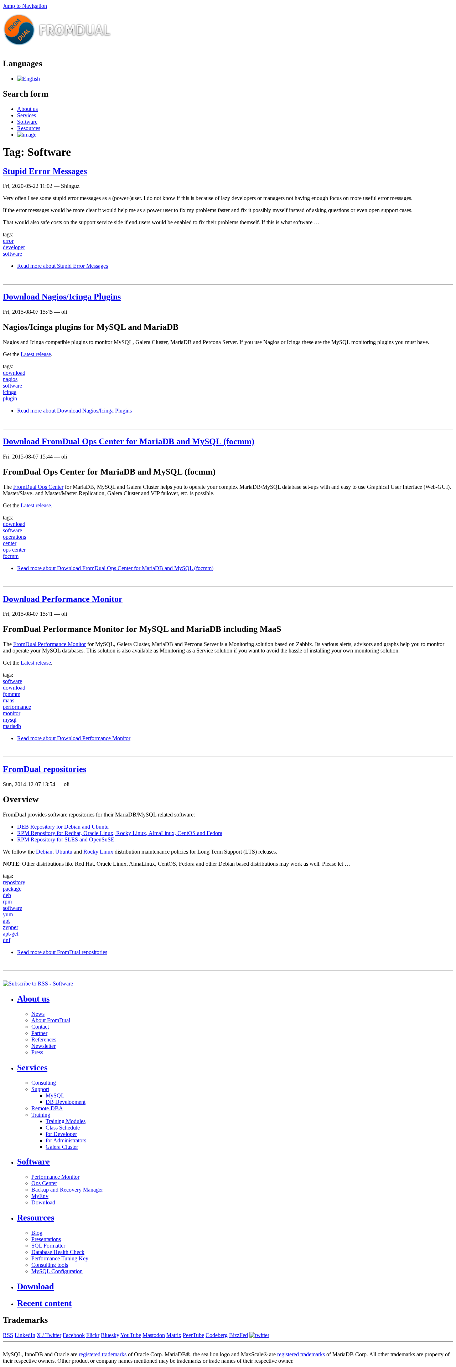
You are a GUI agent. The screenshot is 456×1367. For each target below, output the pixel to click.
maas (8, 700)
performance (17, 707)
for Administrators (66, 1140)
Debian (44, 852)
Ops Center (44, 1183)
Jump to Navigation (25, 6)
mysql (9, 720)
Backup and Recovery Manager (67, 1190)
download (14, 373)
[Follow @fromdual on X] (259, 1335)
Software (27, 122)
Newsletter (43, 1046)
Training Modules (66, 1121)
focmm (11, 556)
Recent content (44, 1303)
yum (8, 914)
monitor (11, 713)
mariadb (12, 726)
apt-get (10, 934)
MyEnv (39, 1196)
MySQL (55, 1095)
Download (43, 1202)
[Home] (57, 48)
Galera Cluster (62, 1147)
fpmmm (11, 694)
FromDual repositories (44, 769)
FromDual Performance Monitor (49, 644)
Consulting (43, 1083)
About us (27, 109)
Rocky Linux (98, 852)
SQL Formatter (48, 1246)
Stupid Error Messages (45, 171)
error (8, 241)
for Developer (61, 1134)
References (43, 1039)
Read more (62, 266)
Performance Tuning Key (59, 1258)
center (9, 543)
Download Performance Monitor (63, 599)
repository (14, 882)
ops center (14, 550)
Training (40, 1115)
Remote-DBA (47, 1108)
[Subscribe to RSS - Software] (38, 984)
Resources (28, 128)
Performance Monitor (55, 1177)
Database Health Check (57, 1252)
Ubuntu (63, 852)
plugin (10, 398)
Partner (39, 1033)
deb (7, 895)
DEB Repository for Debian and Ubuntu (63, 827)
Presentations (46, 1239)
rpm (7, 901)
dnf (6, 940)
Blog (36, 1233)
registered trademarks (102, 1354)
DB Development (66, 1102)
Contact (40, 1027)
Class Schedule (63, 1128)
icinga (9, 392)
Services (26, 115)
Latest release (36, 354)
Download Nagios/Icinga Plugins (62, 296)
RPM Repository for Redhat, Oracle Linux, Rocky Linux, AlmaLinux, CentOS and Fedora (119, 833)
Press (37, 1052)
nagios (10, 379)
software (12, 254)
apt (6, 921)
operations (14, 537)
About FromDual (50, 1020)
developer (14, 247)
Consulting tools (49, 1265)
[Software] (28, 79)
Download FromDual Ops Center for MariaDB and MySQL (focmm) (128, 441)
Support (40, 1089)
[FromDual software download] (26, 135)
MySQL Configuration (57, 1271)
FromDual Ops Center (38, 487)
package (12, 889)
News (38, 1014)
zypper (10, 927)
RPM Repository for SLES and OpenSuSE (65, 839)
